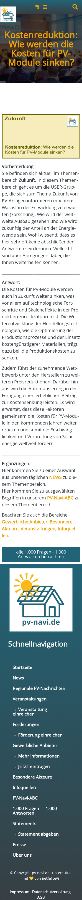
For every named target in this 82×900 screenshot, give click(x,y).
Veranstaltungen (30, 699)
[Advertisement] (38, 96)
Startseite (22, 667)
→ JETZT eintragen (31, 766)
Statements (24, 823)
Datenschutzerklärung (51, 891)
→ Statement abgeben (36, 834)
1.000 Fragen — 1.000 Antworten (35, 810)
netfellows (50, 878)
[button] (75, 6)
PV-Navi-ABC (25, 798)
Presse (19, 844)
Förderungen (26, 724)
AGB (41, 897)
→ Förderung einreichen (38, 735)
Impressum (19, 891)
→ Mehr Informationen (36, 756)
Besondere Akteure (32, 777)
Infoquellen (24, 787)
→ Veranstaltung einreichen (30, 711)
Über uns (22, 855)
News (18, 678)
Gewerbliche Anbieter (35, 745)
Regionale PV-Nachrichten (39, 688)
